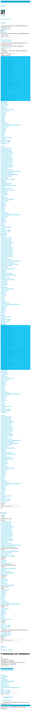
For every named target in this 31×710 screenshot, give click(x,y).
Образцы (3, 91)
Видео (3, 120)
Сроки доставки (6, 140)
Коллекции (4, 108)
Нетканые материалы (7, 83)
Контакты (4, 233)
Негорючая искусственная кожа (11, 81)
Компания (4, 193)
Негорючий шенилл (7, 77)
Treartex (3, 675)
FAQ (2, 689)
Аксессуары (4, 88)
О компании (4, 105)
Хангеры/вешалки (6, 94)
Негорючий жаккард (7, 75)
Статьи (3, 119)
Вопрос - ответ (5, 142)
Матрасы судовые (6, 86)
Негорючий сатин (6, 64)
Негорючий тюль (6, 60)
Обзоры (3, 114)
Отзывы (3, 122)
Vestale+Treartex (6, 98)
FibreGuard (4, 78)
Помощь (3, 228)
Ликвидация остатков (7, 100)
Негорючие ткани (6, 58)
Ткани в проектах (6, 227)
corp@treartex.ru (6, 29)
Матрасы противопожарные (9, 85)
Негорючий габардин (7, 63)
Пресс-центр (5, 111)
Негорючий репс (6, 66)
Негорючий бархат (6, 71)
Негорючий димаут (7, 68)
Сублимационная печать (8, 95)
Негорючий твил (6, 74)
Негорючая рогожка (7, 72)
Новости (3, 112)
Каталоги (3, 92)
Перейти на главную (7, 669)
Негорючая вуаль (6, 61)
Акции (3, 117)
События (3, 115)
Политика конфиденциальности (11, 125)
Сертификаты (5, 123)
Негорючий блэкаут (7, 69)
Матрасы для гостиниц (8, 89)
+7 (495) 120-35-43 (6, 633)
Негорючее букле (6, 80)
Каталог (3, 106)
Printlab (3, 97)
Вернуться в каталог (7, 670)
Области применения (7, 109)
